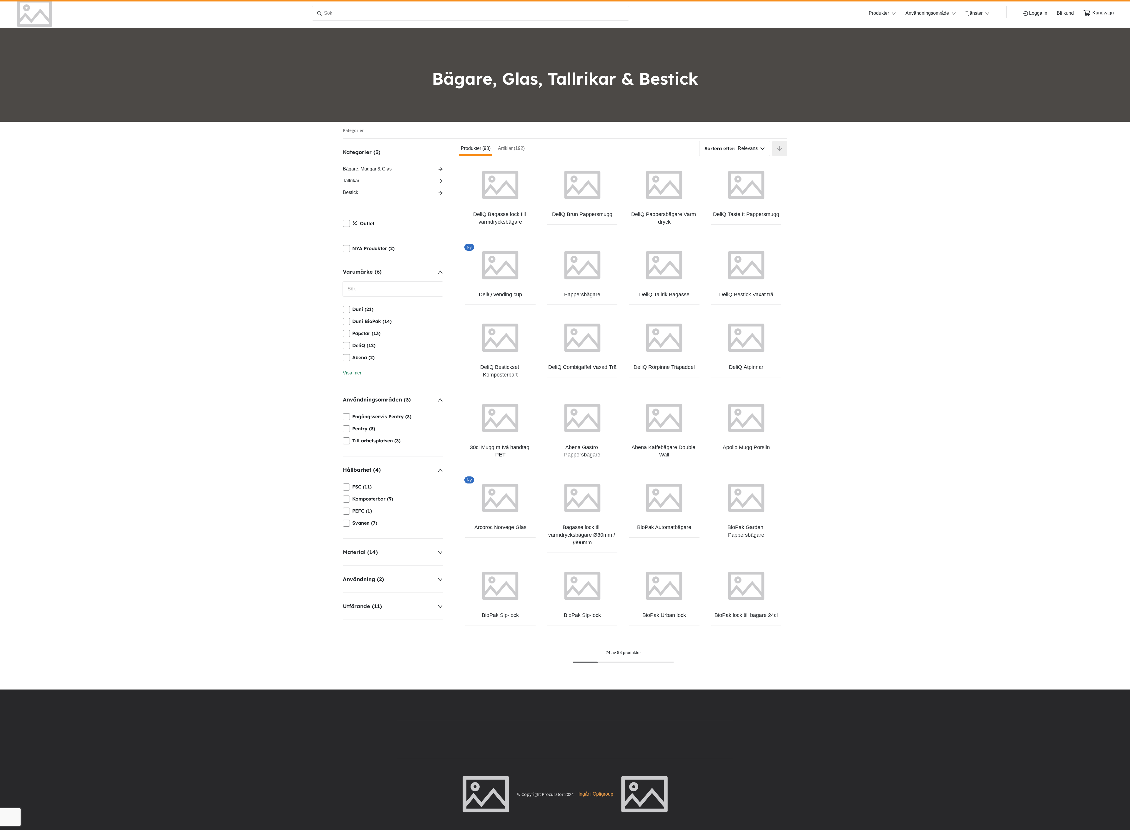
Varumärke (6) (362, 271)
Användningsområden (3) (377, 399)
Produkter (879, 13)
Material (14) (360, 552)
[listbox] (393, 333)
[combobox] (734, 148)
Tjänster (974, 13)
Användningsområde (927, 13)
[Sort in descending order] (779, 148)
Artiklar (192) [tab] (511, 148)
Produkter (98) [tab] (476, 148)
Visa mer (352, 372)
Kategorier (353, 130)
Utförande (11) (362, 606)
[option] (393, 309)
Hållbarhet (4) (362, 469)
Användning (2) (363, 579)
